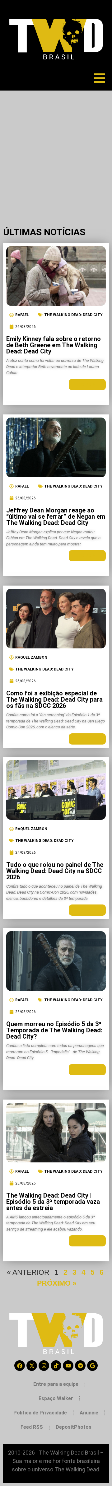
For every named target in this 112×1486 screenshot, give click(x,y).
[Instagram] (44, 1365)
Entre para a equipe (55, 1384)
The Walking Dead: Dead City (73, 315)
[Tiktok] (56, 1365)
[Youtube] (68, 1365)
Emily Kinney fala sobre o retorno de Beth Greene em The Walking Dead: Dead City (53, 345)
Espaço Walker (56, 1398)
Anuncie (89, 1413)
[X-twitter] (31, 1365)
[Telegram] (80, 1365)
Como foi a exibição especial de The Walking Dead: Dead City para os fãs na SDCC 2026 (54, 699)
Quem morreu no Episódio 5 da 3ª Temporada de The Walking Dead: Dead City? (54, 1030)
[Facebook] (19, 1365)
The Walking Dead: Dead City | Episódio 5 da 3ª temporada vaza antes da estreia (53, 1202)
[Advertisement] (56, 150)
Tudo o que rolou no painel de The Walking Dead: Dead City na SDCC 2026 (54, 871)
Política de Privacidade (40, 1413)
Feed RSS (32, 1427)
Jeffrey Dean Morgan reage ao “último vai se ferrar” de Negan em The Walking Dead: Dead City (55, 516)
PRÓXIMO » (57, 1283)
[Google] (92, 1365)
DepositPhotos (73, 1427)
